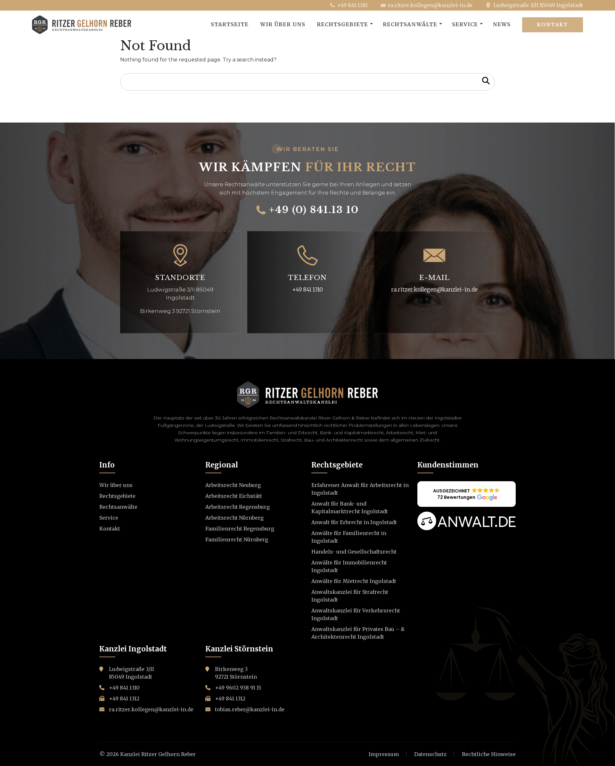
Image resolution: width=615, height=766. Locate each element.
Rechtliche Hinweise (489, 754)
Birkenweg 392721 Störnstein (236, 673)
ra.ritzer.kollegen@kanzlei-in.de (430, 5)
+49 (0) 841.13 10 (314, 210)
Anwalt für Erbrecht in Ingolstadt (354, 522)
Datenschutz (430, 754)
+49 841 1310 (352, 5)
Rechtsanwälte (410, 24)
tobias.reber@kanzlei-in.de (249, 709)
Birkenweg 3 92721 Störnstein (180, 311)
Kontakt (552, 25)
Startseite (230, 24)
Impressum (384, 754)
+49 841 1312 (124, 698)
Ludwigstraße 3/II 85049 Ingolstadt (538, 5)
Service (465, 24)
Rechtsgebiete (342, 24)
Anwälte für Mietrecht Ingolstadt (353, 581)
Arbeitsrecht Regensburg (237, 507)
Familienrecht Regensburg (239, 528)
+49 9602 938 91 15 (238, 687)
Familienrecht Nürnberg (236, 539)
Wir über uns (282, 24)
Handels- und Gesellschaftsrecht (354, 551)
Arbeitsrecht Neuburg (233, 485)
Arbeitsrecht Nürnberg (234, 518)
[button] (466, 494)
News (502, 24)
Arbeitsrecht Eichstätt (233, 496)
